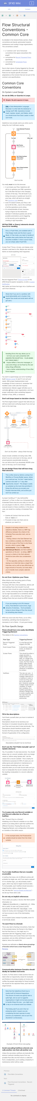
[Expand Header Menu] (32, 3)
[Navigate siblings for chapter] (13, 15)
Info (9, 9)
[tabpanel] (18, 1096)
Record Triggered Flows (23, 57)
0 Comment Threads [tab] (9, 1090)
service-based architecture (22, 890)
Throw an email (23, 279)
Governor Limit (12, 200)
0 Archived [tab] (21, 1090)
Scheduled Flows (21, 62)
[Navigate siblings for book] (6, 15)
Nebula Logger (11, 379)
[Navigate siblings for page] (21, 15)
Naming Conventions (21, 635)
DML (7, 106)
